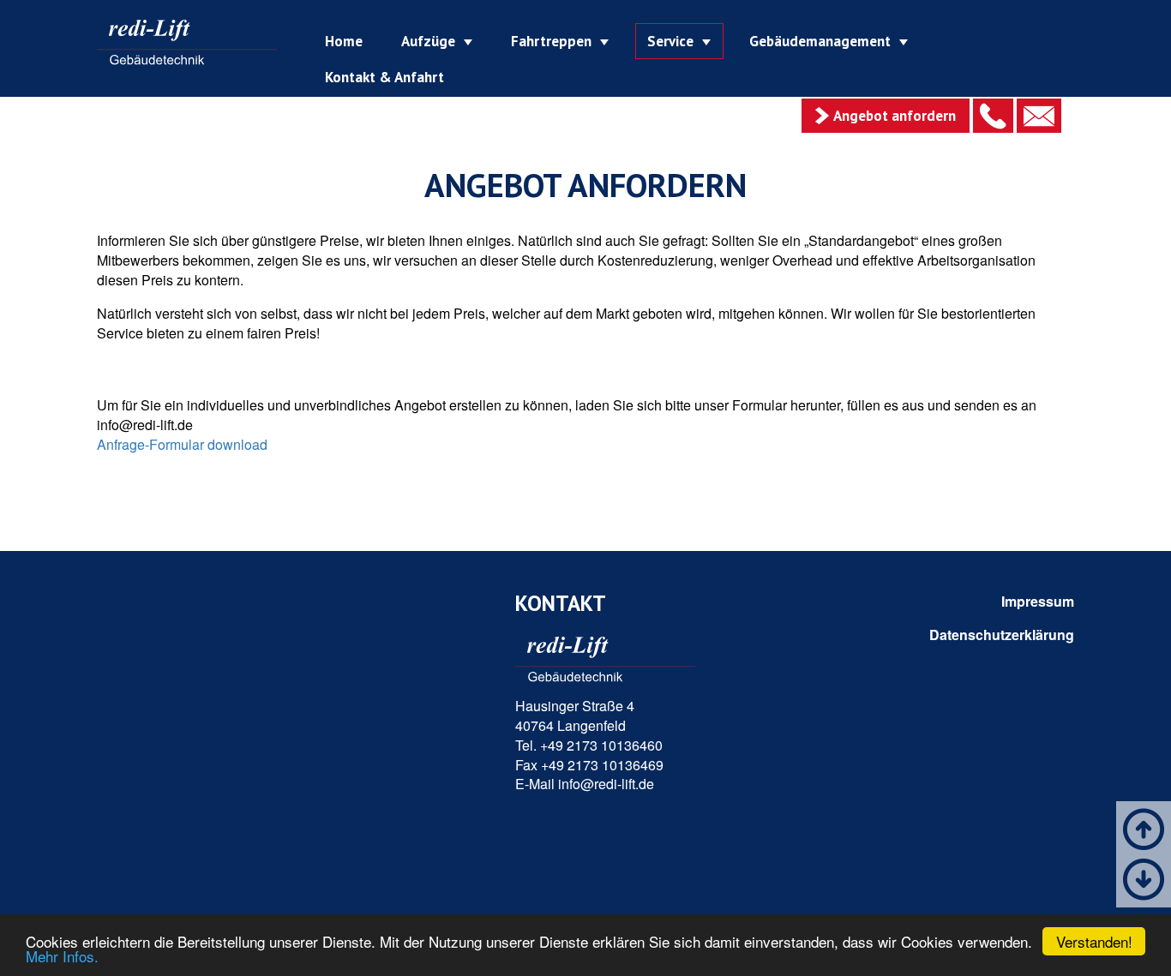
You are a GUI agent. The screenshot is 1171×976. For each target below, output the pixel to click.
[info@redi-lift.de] (1039, 116)
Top (1143, 829)
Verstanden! (1094, 941)
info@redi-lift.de (606, 783)
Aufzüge (428, 41)
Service (670, 41)
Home (344, 41)
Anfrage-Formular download (182, 444)
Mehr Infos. (62, 956)
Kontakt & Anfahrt (384, 77)
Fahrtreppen (551, 41)
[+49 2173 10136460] (993, 116)
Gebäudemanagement (820, 41)
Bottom (1143, 879)
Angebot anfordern (894, 115)
